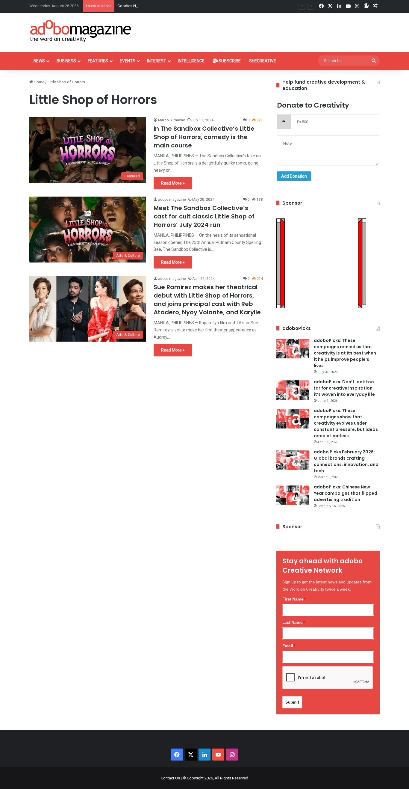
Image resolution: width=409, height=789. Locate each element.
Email (289, 645)
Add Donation (294, 176)
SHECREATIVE (262, 60)
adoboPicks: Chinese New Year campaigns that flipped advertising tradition (345, 493)
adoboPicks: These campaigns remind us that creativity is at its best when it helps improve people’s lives (345, 353)
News (39, 60)
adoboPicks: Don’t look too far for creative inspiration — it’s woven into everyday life (345, 388)
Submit (292, 702)
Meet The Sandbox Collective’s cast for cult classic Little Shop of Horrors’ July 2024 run (204, 216)
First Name (294, 599)
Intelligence (191, 60)
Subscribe (229, 60)
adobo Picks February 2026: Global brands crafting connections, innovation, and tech (346, 461)
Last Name (293, 622)
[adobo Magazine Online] (81, 31)
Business (66, 60)
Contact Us (170, 778)
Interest (156, 60)
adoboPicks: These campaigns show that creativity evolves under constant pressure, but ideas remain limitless (346, 423)
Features (98, 60)
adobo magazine (172, 199)
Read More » (173, 183)
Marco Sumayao (171, 120)
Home (38, 82)
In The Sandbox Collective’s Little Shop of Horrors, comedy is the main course (204, 137)
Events (127, 60)
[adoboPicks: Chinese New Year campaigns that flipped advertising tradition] (292, 495)
